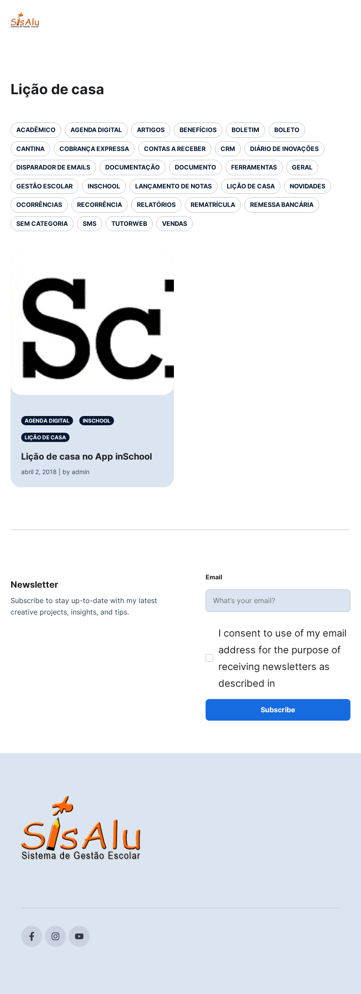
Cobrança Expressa (94, 148)
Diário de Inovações (284, 148)
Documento (195, 167)
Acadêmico (35, 129)
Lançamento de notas (173, 186)
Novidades (307, 186)
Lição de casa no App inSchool (86, 456)
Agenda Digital (96, 129)
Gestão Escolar (44, 186)
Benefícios (198, 129)
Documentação (132, 167)
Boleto (286, 129)
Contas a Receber (175, 148)
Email (214, 577)
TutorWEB (129, 223)
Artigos (151, 129)
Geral (302, 167)
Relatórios (156, 204)
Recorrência (99, 204)
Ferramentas (254, 167)
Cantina (30, 148)
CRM (228, 148)
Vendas (174, 223)
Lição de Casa (251, 186)
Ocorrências (39, 204)
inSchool (104, 186)
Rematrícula (213, 204)
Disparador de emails (53, 167)
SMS (89, 223)
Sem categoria (42, 223)
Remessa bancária (281, 204)
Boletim (245, 129)
